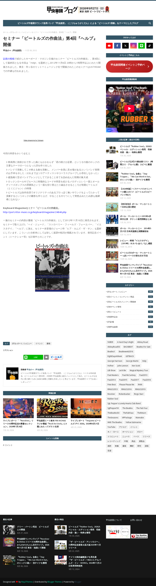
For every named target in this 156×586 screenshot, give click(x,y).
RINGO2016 (126, 389)
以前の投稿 (8, 58)
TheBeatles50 (113, 413)
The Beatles (127, 408)
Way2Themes (27, 582)
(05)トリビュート (129, 312)
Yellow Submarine (133, 422)
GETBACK (130, 356)
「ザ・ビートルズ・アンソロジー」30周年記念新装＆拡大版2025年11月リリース (85, 544)
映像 (117, 446)
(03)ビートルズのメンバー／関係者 (129, 301)
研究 (139, 446)
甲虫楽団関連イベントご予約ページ (128, 66)
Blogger (77, 582)
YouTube (111, 427)
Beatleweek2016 (126, 351)
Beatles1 (111, 351)
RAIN (140, 384)
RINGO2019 (140, 389)
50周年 (110, 342)
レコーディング (114, 441)
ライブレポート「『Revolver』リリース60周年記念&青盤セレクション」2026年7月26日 (18, 423)
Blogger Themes (55, 582)
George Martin (132, 361)
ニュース (126, 436)
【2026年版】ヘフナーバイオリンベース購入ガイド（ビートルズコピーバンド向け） (136, 191)
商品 (133, 441)
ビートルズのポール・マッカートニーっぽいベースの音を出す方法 (136, 254)
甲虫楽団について (114, 520)
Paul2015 (123, 380)
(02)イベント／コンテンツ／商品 (129, 296)
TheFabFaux (128, 413)
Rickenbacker (124, 394)
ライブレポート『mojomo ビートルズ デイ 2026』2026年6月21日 (86, 422)
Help (144, 361)
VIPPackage (127, 417)
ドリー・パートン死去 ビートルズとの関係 (33, 528)
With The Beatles (115, 422)
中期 (126, 441)
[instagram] (133, 46)
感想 (109, 446)
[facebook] (117, 46)
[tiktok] (149, 46)
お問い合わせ (136, 520)
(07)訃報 (129, 322)
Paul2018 (147, 380)
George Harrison (115, 361)
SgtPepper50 (113, 408)
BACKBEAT (128, 347)
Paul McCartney (129, 375)
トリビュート (113, 436)
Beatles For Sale (143, 347)
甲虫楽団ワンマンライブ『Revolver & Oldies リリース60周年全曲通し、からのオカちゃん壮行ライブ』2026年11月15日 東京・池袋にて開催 (136, 269)
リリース (146, 436)
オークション (127, 431)
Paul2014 (111, 380)
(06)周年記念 (129, 317)
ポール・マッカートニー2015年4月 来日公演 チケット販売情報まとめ (136, 218)
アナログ (122, 427)
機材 (132, 446)
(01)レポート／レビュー (20, 32)
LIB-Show (111, 370)
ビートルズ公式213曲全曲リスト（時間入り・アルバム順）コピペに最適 (136, 163)
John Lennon (122, 365)
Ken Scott (136, 365)
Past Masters (113, 375)
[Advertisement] (129, 558)
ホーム (6, 32)
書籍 (48, 343)
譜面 (147, 446)
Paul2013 (143, 375)
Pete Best (112, 384)
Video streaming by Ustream (33, 140)
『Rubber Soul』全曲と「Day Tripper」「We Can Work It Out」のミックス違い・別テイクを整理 (136, 176)
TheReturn (141, 413)
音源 (109, 450)
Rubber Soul (113, 398)
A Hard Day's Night (125, 342)
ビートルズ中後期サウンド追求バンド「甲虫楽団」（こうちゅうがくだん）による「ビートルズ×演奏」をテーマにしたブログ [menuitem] (78, 23)
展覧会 (142, 441)
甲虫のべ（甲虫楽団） (13, 50)
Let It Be (122, 370)
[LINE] (141, 46)
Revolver (111, 394)
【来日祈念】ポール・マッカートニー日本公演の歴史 (136, 205)
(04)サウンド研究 (129, 306)
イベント (39, 343)
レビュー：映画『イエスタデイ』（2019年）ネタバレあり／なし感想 (136, 242)
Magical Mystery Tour (139, 370)
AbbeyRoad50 (114, 347)
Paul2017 (135, 380)
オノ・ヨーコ (113, 431)
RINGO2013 (113, 389)
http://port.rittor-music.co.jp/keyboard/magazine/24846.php (34, 212)
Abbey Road (142, 342)
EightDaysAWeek (115, 356)
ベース (136, 436)
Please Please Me (126, 384)
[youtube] (109, 46)
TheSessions (113, 417)
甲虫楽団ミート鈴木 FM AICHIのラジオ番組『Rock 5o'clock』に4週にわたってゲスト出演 (52, 423)
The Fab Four (142, 408)
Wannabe (140, 417)
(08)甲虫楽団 (129, 327)
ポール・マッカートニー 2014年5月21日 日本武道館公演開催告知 (135, 230)
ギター (140, 431)
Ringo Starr (139, 394)
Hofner (111, 365)
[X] (125, 46)
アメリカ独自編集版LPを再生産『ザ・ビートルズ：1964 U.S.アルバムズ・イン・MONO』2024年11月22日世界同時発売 (85, 561)
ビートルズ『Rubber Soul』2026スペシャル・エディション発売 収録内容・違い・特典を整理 (136, 149)
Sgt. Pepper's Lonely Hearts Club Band (124, 403)
